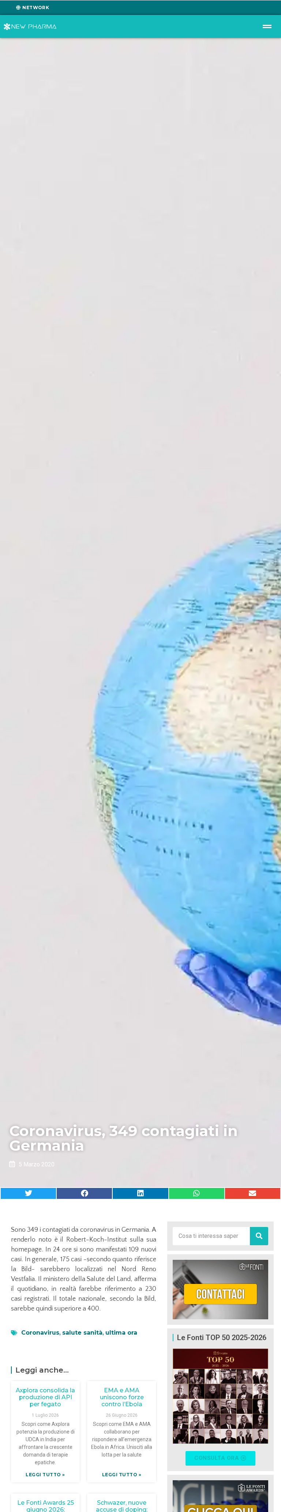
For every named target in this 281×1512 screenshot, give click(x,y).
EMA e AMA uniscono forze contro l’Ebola (122, 1397)
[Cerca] (259, 1236)
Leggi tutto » (45, 1474)
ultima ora (121, 1332)
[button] (28, 1193)
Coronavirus (40, 1332)
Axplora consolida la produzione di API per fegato (45, 1397)
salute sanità (82, 1332)
